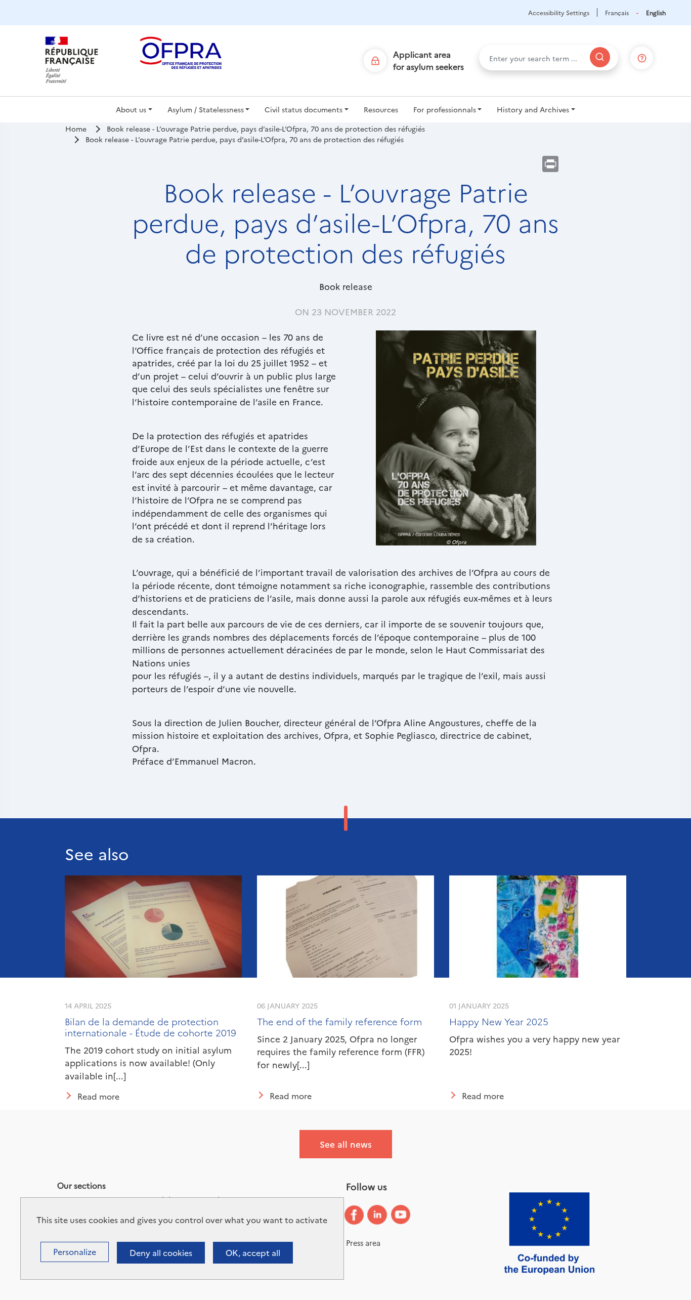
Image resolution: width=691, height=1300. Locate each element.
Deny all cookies (160, 1252)
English (656, 12)
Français (617, 12)
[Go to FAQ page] (642, 56)
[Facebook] (361, 1215)
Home (76, 128)
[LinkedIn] (385, 1215)
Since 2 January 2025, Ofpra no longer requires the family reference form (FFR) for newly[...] (340, 1051)
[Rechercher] (600, 57)
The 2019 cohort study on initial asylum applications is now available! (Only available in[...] (148, 1062)
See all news (346, 1144)
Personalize (74, 1251)
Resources (381, 109)
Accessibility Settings (558, 12)
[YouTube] (408, 1215)
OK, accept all (253, 1252)
